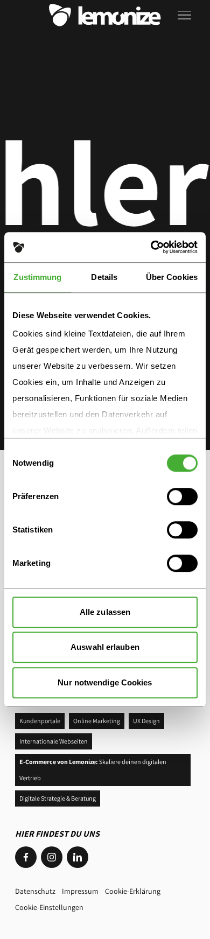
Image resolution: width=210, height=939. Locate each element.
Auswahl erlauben (105, 646)
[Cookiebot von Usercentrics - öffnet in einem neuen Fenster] (151, 247)
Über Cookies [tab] (172, 277)
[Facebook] (26, 857)
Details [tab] (104, 277)
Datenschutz (35, 891)
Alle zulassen (105, 611)
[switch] (182, 496)
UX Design (146, 721)
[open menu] (186, 15)
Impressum (80, 891)
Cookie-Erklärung (132, 891)
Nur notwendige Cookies (105, 682)
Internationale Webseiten (53, 741)
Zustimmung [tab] (37, 277)
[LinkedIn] (77, 857)
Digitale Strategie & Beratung (57, 798)
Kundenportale (39, 721)
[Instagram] (51, 857)
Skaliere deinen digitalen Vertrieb (92, 770)
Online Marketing (96, 721)
